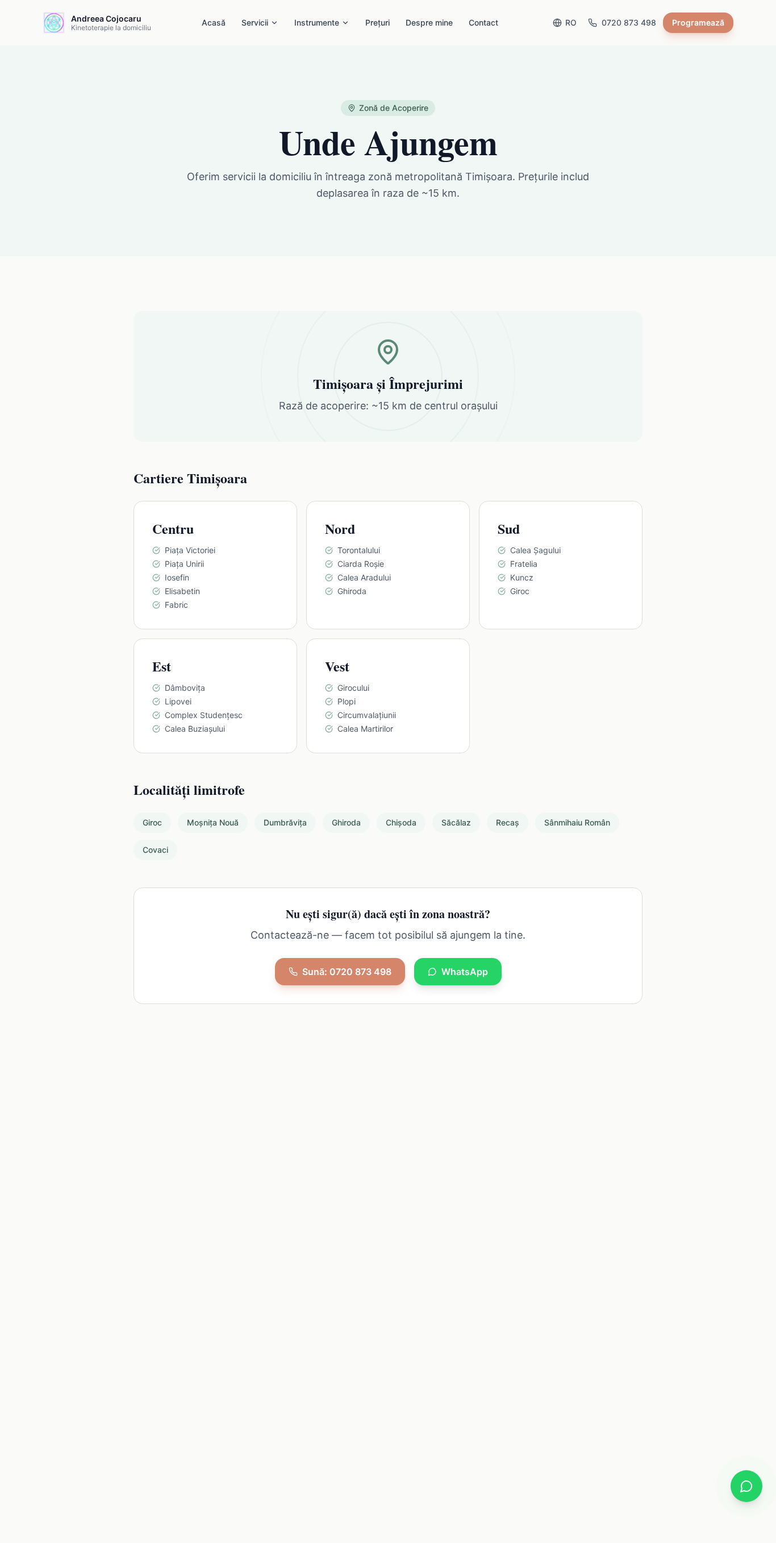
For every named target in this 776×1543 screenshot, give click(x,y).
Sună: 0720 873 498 (346, 971)
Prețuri (377, 22)
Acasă (214, 22)
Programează (698, 22)
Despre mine (429, 22)
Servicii (254, 22)
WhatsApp (464, 971)
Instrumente (316, 22)
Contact (483, 22)
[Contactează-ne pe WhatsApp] (746, 1486)
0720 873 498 (629, 22)
